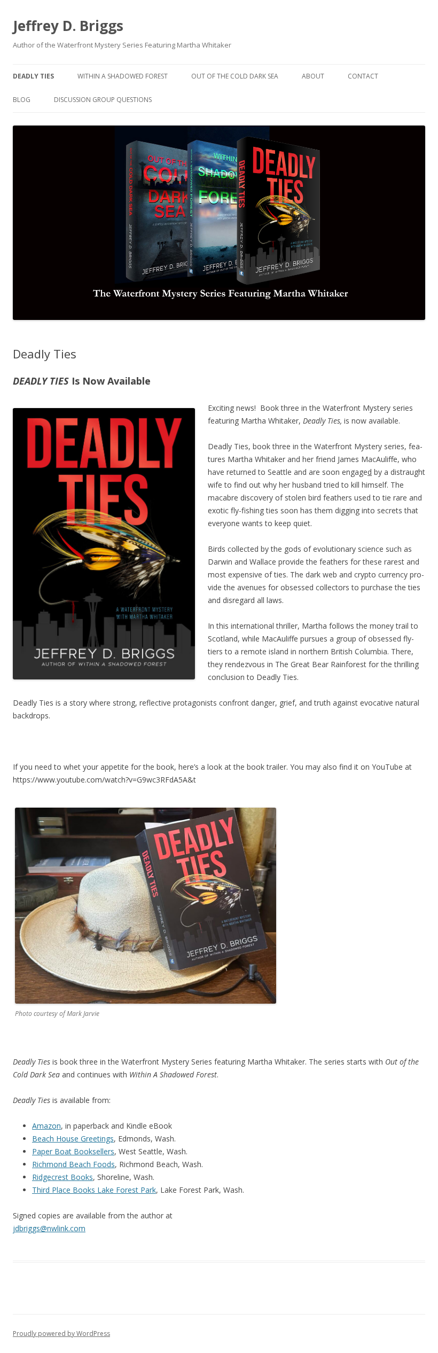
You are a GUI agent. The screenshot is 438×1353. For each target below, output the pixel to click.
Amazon (46, 1126)
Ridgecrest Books (62, 1177)
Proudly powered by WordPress (61, 1333)
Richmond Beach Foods (73, 1164)
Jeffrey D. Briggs (68, 25)
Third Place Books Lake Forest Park (94, 1190)
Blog (21, 99)
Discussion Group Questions (103, 99)
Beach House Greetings (73, 1138)
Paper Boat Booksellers (73, 1151)
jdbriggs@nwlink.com (49, 1228)
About (313, 76)
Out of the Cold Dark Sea (234, 76)
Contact (363, 76)
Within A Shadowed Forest (122, 76)
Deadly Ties (33, 76)
